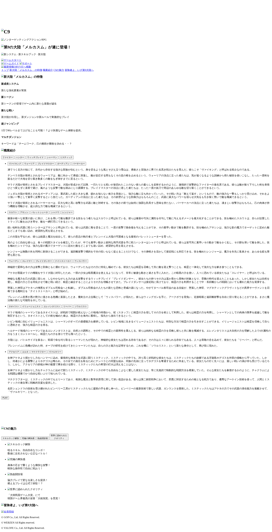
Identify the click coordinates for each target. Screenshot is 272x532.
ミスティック (66, 157)
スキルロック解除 (11, 438)
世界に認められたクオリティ (59, 436)
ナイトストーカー (63, 261)
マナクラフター (38, 352)
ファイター (8, 157)
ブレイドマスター (46, 163)
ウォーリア (29, 163)
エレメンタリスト (52, 306)
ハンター (20, 157)
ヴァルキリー (55, 352)
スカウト (13, 212)
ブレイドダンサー (44, 261)
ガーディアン (63, 163)
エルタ (25, 352)
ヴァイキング (15, 163)
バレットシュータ (39, 212)
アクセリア (14, 352)
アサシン (24, 212)
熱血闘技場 (42, 438)
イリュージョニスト (31, 306)
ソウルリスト (81, 306)
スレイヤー (27, 261)
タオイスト (14, 306)
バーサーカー (79, 163)
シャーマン (52, 157)
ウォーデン (14, 261)
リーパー (67, 306)
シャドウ (55, 212)
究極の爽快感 (28, 438)
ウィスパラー (81, 261)
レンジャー (67, 212)
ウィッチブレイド (35, 157)
